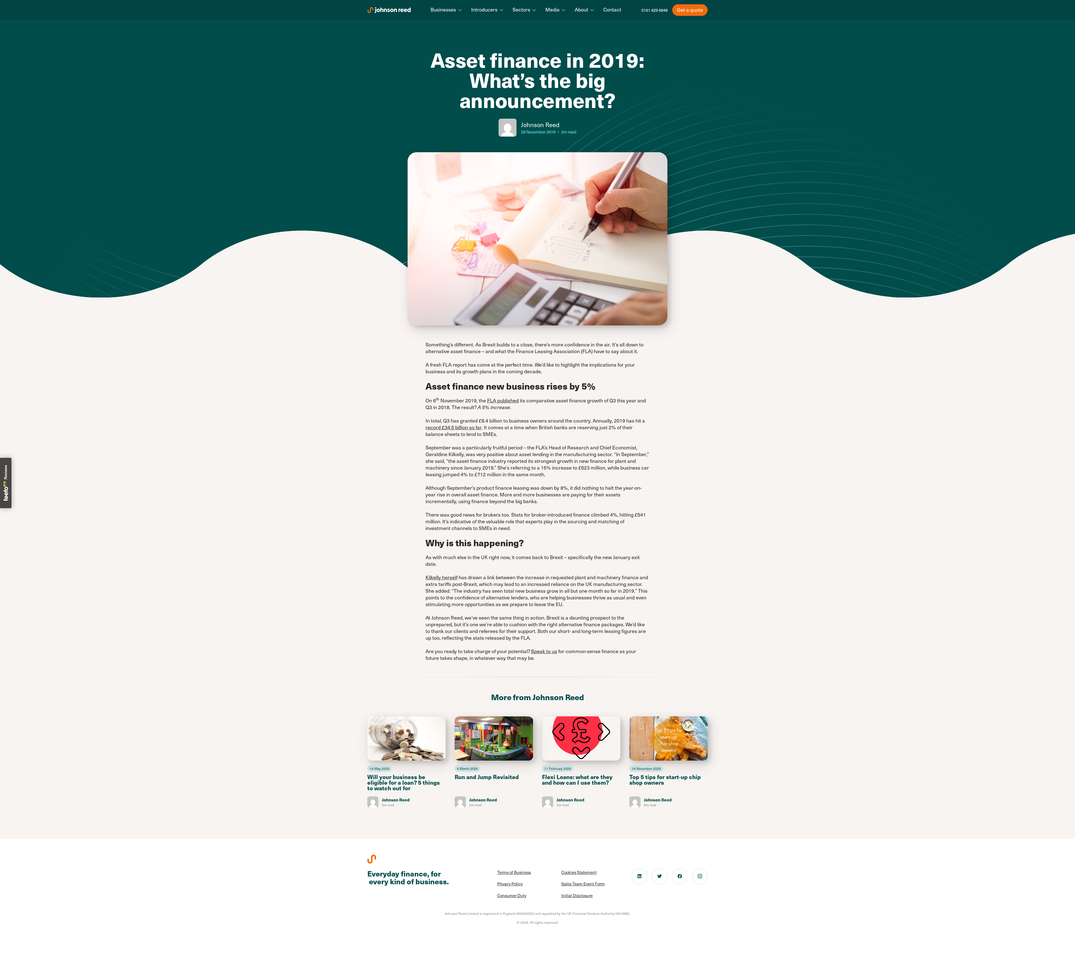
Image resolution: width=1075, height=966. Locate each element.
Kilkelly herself (441, 577)
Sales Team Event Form (583, 884)
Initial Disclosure (577, 895)
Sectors (521, 9)
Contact (612, 9)
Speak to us (544, 651)
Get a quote (690, 9)
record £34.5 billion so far (454, 427)
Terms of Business (514, 872)
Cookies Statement (579, 872)
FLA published (503, 400)
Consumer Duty (511, 895)
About (581, 9)
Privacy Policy (510, 884)
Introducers (484, 9)
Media (552, 9)
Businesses (443, 9)
